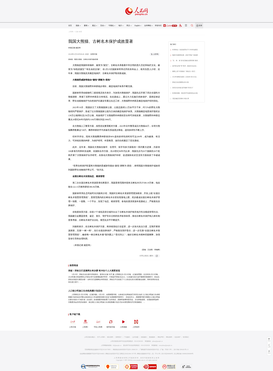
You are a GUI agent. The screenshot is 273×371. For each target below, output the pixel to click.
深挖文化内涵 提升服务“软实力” (182, 87)
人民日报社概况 (89, 337)
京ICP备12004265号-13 (181, 349)
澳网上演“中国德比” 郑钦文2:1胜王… (184, 71)
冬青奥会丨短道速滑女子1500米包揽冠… (185, 49)
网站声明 (161, 337)
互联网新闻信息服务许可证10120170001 (98, 349)
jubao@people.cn (157, 341)
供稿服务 (144, 337)
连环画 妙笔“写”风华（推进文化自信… (185, 66)
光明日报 (93, 54)
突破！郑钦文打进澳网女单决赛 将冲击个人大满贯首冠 (94, 270)
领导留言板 (110, 327)
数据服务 (152, 337)
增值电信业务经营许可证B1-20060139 (125, 349)
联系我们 (186, 337)
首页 (70, 25)
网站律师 (169, 337)
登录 (200, 25)
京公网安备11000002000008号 (183, 353)
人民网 (71, 31)
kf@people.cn (117, 345)
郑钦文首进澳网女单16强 (180, 82)
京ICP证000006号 (167, 353)
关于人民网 (101, 337)
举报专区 (158, 25)
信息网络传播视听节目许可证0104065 (92, 353)
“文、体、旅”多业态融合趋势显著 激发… (185, 60)
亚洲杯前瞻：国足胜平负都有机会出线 (185, 93)
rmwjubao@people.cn (165, 345)
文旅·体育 (78, 31)
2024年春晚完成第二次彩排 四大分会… (185, 77)
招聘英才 (118, 337)
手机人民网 (98, 327)
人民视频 (123, 327)
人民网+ (85, 327)
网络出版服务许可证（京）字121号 (148, 353)
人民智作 (136, 327)
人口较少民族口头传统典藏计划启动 (85, 291)
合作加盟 (135, 337)
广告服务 (127, 337)
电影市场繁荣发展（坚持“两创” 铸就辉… (185, 55)
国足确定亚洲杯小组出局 (181, 98)
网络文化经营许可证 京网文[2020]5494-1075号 (121, 353)
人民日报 (72, 327)
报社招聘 (110, 337)
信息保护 (177, 337)
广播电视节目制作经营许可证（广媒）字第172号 (155, 349)
